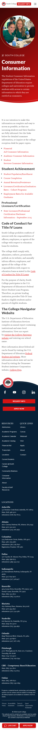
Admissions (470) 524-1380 (11, 611)
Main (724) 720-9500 (9, 656)
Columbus (6, 536)
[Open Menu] (35, 4)
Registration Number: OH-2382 (12, 547)
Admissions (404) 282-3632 (11, 529)
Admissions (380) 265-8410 (11, 544)
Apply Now (19, 409)
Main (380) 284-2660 (9, 542)
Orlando (5, 633)
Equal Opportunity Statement (29, 705)
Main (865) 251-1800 (9, 594)
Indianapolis (7, 569)
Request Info (24, 4)
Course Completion (13, 178)
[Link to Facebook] (5, 392)
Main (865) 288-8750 (9, 680)
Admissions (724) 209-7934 (11, 658)
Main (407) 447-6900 (9, 638)
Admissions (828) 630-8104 (11, 515)
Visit (22, 441)
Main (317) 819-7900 (9, 576)
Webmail (23, 436)
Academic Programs (9, 432)
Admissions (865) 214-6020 (11, 596)
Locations (5, 455)
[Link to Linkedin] (33, 392)
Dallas (4, 554)
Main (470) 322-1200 (9, 527)
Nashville (6, 618)
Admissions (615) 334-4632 (11, 626)
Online (5, 677)
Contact (23, 455)
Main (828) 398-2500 (9, 512)
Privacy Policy (4, 704)
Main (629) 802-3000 (9, 624)
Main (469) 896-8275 (9, 559)
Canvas (22, 432)
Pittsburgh (6, 648)
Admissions (6, 427)
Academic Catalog (8, 441)
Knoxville (6, 586)
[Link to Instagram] (24, 392)
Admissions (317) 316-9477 (11, 579)
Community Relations (10, 471)
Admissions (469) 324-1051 (11, 562)
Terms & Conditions (20, 704)
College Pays (15, 369)
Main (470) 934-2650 (9, 609)
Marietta (6, 603)
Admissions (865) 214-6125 (11, 671)
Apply (22, 445)
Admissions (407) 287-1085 (11, 641)
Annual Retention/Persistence (17, 182)
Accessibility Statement (12, 704)
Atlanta (5, 522)
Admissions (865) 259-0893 (11, 683)
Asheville (6, 507)
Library (22, 427)
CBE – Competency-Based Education (19, 665)
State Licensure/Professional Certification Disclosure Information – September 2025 (18, 214)
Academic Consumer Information (19, 155)
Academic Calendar (9, 436)
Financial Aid (6, 445)
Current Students (8, 459)
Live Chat (12, 726)
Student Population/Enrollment (18, 174)
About (4, 483)
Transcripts (6, 450)
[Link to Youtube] (14, 392)
